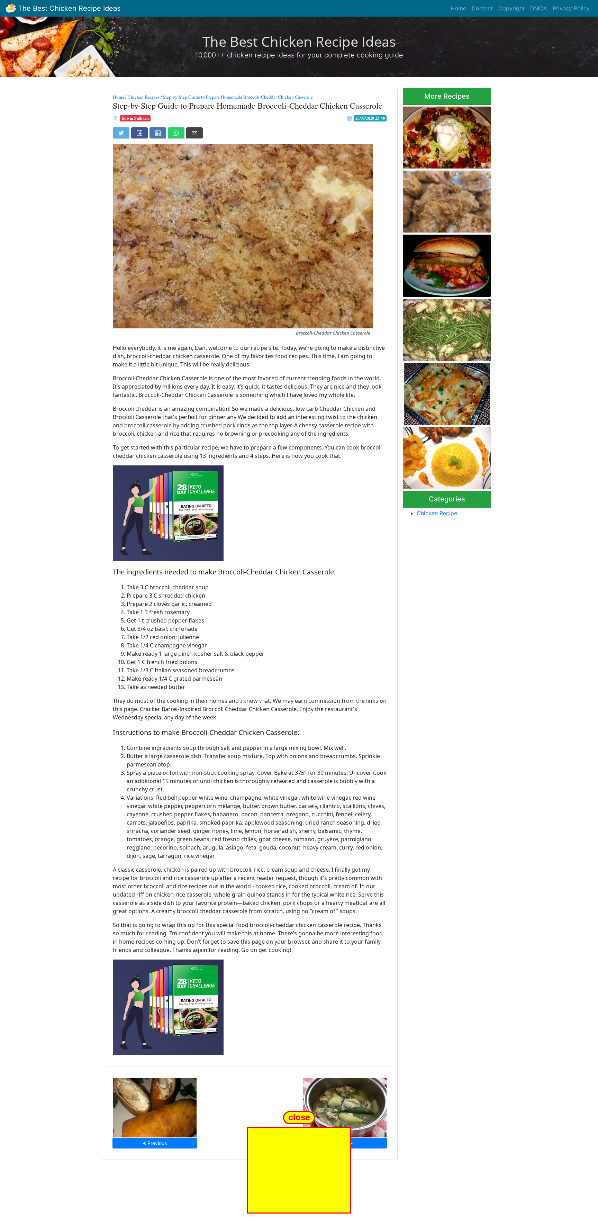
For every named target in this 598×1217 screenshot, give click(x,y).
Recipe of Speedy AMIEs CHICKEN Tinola (344, 1105)
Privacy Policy (571, 8)
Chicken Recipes (144, 97)
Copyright (511, 8)
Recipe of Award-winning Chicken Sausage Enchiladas (446, 392)
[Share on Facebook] (139, 132)
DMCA (538, 8)
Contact (482, 8)
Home (458, 8)
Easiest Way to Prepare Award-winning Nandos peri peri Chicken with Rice (444, 456)
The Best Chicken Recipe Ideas (68, 8)
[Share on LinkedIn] (158, 132)
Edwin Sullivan (135, 118)
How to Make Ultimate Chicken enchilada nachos (442, 135)
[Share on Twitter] (121, 132)
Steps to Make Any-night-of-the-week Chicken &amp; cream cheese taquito (155, 1105)
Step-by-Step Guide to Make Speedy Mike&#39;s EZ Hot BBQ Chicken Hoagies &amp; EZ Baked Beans (446, 264)
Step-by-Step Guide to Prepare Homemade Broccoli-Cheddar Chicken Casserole (238, 97)
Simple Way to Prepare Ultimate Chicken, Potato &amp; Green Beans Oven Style (441, 328)
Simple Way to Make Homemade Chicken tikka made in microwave (441, 199)
